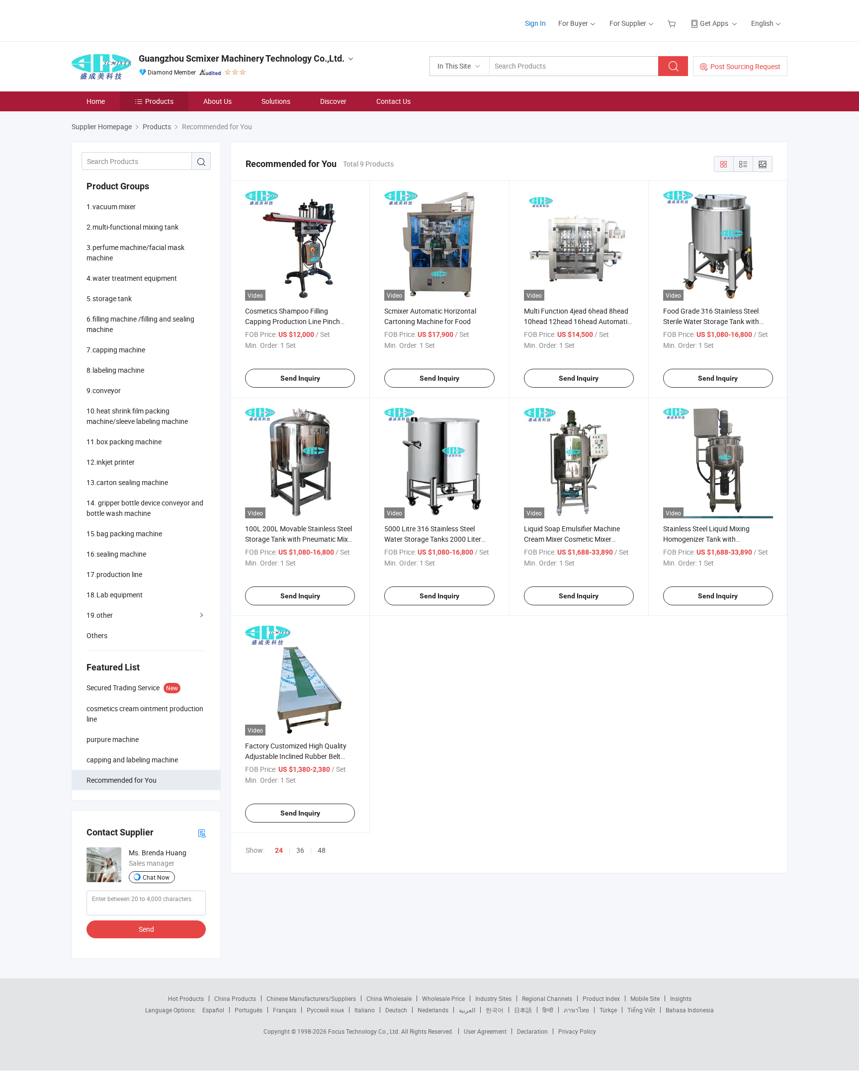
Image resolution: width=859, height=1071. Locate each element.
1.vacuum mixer (111, 206)
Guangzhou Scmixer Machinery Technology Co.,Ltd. (241, 58)
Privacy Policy (577, 1031)
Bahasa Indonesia (690, 1010)
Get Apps (714, 23)
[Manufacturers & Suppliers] (135, 19)
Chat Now (156, 877)
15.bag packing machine (124, 533)
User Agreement (485, 1031)
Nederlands (433, 1010)
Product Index (601, 998)
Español (213, 1010)
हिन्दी (547, 1010)
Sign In (535, 23)
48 (322, 850)
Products (159, 101)
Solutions (275, 101)
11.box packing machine (124, 441)
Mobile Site (645, 998)
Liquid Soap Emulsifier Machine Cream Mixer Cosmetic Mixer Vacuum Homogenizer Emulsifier (574, 539)
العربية (467, 1010)
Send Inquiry (300, 378)
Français (284, 1010)
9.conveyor (103, 390)
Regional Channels (547, 998)
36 (300, 850)
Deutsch (396, 1010)
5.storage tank (109, 298)
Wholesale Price (443, 998)
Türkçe (608, 1010)
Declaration (532, 1031)
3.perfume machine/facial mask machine (135, 252)
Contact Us (393, 101)
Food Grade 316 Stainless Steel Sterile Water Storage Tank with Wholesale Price (711, 321)
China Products (235, 998)
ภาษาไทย (576, 1010)
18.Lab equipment (114, 594)
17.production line (114, 574)
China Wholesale (389, 998)
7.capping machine (115, 349)
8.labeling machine (115, 370)
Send (146, 929)
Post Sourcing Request (745, 66)
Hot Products (186, 998)
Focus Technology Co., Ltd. (364, 1031)
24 (279, 850)
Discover (333, 101)
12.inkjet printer (110, 462)
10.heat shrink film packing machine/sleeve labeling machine (137, 416)
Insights (680, 998)
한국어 (495, 1010)
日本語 (523, 1010)
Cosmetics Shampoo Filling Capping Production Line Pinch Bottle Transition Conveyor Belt (292, 321)
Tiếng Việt (641, 1010)
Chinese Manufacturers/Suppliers (311, 998)
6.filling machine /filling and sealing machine (140, 324)
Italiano (364, 1010)
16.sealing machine (116, 554)
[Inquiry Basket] (673, 23)
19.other (99, 615)
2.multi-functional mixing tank (132, 227)
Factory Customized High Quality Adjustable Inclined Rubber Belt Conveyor (295, 756)
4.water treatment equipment (131, 278)
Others (96, 635)
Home (95, 101)
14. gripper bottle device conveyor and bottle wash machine (144, 508)
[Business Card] (202, 832)
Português (248, 1010)
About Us (217, 101)
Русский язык (325, 1010)
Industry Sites (493, 998)
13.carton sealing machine (127, 482)
